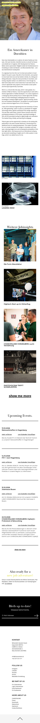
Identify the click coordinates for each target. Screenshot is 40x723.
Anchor (14, 674)
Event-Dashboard (16, 688)
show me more (20, 396)
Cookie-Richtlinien (17, 708)
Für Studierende (16, 690)
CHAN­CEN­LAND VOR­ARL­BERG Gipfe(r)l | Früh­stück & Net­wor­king (18, 520)
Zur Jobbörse (8, 583)
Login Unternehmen (17, 686)
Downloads (15, 702)
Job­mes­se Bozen (9, 489)
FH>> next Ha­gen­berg (11, 458)
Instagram (14, 668)
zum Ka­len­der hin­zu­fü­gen (26, 434)
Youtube (14, 672)
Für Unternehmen (17, 684)
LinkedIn (14, 670)
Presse (13, 700)
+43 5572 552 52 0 (17, 658)
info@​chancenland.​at (18, 656)
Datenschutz (15, 704)
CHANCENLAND (16, 698)
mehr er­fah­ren (7, 434)
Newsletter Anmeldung (18, 676)
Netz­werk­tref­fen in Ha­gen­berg (14, 430)
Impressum (15, 706)
